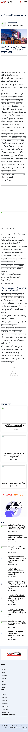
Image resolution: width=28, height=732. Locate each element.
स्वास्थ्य (3, 687)
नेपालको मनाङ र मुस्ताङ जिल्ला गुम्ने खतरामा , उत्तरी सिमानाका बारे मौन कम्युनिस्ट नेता (14, 455)
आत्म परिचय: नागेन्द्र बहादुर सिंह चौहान (13, 483)
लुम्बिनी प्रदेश (5, 706)
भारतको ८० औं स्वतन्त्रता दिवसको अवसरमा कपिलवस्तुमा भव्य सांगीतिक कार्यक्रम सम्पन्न (16, 634)
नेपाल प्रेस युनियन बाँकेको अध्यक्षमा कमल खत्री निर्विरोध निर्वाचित (17, 623)
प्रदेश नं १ (4, 694)
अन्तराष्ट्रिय (4, 669)
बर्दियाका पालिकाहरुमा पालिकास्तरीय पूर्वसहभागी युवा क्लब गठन (17, 538)
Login (25, 382)
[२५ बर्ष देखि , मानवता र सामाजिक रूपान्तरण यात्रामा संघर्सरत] (14, 415)
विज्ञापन (20, 725)
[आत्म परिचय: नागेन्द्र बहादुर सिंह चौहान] (13, 474)
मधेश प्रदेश (4, 697)
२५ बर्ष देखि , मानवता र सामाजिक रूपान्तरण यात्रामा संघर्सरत (14, 426)
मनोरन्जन (4, 678)
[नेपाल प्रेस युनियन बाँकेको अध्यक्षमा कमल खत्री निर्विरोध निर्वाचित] (4, 624)
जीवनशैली (4, 675)
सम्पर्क (7, 725)
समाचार (3, 681)
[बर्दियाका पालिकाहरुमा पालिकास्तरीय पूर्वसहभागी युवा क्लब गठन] (4, 539)
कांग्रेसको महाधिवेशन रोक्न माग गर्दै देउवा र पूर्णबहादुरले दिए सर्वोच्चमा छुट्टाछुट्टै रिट (16, 527)
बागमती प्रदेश (5, 700)
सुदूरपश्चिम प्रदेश (5, 712)
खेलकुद (3, 672)
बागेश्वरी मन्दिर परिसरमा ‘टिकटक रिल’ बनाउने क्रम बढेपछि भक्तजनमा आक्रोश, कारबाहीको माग (16, 572)
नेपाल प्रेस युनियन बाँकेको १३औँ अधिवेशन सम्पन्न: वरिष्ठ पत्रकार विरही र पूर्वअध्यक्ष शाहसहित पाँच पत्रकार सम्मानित (16, 598)
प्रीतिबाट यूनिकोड (14, 725)
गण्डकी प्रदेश (5, 703)
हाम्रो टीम (3, 725)
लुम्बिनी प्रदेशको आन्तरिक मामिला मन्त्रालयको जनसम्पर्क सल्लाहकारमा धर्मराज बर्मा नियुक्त (17, 559)
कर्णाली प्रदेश (5, 709)
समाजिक (4, 685)
